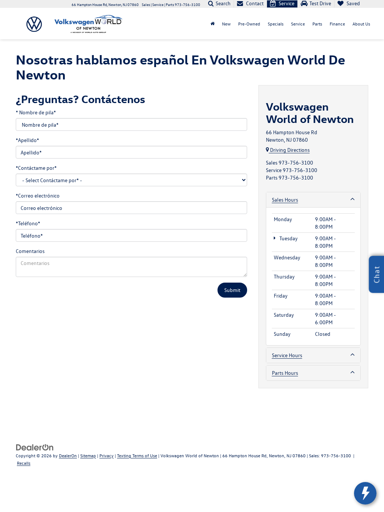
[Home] (212, 23)
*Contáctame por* (36, 167)
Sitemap (88, 455)
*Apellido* (27, 140)
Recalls (23, 463)
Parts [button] (317, 24)
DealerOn (68, 455)
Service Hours (287, 355)
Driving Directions (289, 149)
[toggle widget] (365, 493)
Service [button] (298, 24)
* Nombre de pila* (36, 112)
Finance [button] (337, 24)
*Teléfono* (28, 223)
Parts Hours (285, 372)
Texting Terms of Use (137, 455)
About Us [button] (361, 24)
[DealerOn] (35, 446)
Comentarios (30, 251)
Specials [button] (276, 24)
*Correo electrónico (38, 195)
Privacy (106, 455)
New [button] (226, 24)
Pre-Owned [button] (249, 24)
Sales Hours (285, 199)
